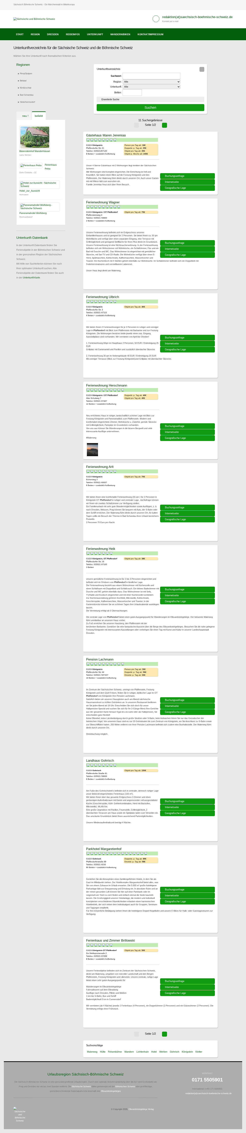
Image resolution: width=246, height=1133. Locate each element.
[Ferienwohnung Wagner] (188, 220)
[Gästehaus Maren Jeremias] (188, 153)
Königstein (187, 1051)
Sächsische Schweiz (81, 1086)
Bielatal (23, 80)
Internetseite (172, 181)
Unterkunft (95, 34)
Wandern (129, 1051)
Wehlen (163, 1051)
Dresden (53, 34)
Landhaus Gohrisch (100, 760)
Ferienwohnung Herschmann (106, 385)
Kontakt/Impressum (150, 34)
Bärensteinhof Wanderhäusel (34, 151)
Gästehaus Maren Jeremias (106, 135)
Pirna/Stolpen (26, 73)
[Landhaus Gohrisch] (188, 779)
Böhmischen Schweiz (125, 1086)
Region (35, 34)
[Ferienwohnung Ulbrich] (188, 315)
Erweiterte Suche (110, 99)
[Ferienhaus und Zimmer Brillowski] (188, 959)
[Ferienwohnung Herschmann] (188, 404)
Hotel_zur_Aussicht (29, 191)
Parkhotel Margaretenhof (103, 849)
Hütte (103, 1051)
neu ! (25, 115)
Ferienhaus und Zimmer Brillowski (110, 940)
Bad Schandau (26, 95)
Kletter (198, 1051)
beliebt (39, 115)
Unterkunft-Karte (31, 277)
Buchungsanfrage (174, 176)
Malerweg (92, 1051)
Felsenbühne (115, 1051)
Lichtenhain (142, 1051)
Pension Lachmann (99, 659)
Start (19, 34)
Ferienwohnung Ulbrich (102, 297)
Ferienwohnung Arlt (100, 467)
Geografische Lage (175, 187)
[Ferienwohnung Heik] (188, 567)
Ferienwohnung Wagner (103, 202)
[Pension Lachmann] (188, 678)
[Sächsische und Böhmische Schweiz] (35, 19)
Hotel (154, 1051)
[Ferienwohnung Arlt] (188, 485)
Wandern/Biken (120, 34)
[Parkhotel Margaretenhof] (188, 867)
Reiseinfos (73, 34)
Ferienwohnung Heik (100, 549)
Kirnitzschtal (25, 88)
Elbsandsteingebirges (111, 1091)
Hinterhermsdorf (27, 102)
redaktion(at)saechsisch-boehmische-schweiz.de (197, 17)
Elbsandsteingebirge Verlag (141, 1109)
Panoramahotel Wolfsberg (33, 213)
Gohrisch (174, 1051)
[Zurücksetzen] (201, 69)
